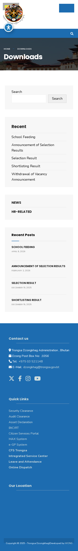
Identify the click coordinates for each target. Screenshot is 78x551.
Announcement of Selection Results (38, 266)
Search (17, 91)
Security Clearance (21, 411)
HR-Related (22, 211)
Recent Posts (23, 234)
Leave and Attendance (25, 462)
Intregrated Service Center (28, 456)
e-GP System (18, 445)
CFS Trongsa (18, 450)
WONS (68, 543)
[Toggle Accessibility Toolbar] (8, 27)
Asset (13, 422)
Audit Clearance (19, 416)
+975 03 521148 (30, 361)
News (16, 202)
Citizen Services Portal (24, 433)
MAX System (18, 439)
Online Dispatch (20, 467)
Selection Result (24, 158)
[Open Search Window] (72, 33)
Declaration (25, 422)
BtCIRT (14, 428)
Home (7, 48)
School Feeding (23, 137)
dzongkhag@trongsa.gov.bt (41, 367)
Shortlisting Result (26, 166)
